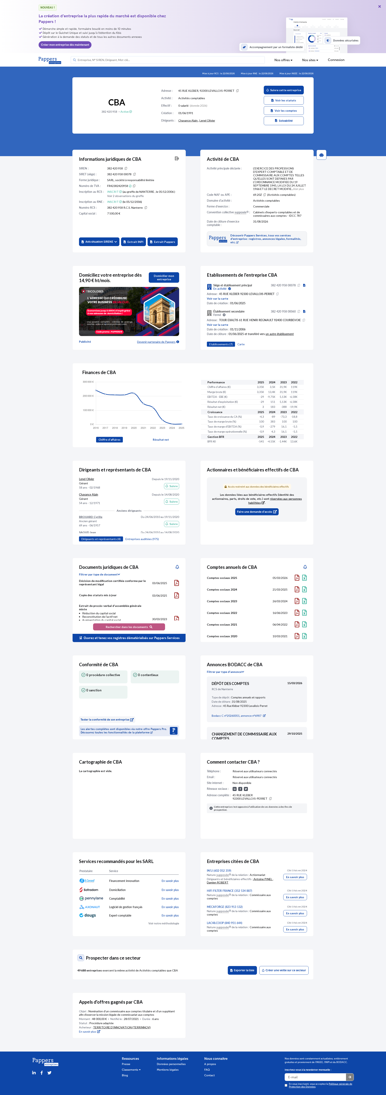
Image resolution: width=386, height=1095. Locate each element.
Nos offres (282, 60)
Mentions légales (168, 1069)
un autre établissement (280, 334)
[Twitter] (49, 1073)
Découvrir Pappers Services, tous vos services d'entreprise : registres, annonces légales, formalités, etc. (265, 239)
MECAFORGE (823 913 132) (225, 906)
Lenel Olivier (207, 120)
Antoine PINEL (263, 879)
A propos (210, 1064)
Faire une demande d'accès (254, 511)
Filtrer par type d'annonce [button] (224, 671)
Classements (130, 1069)
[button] (99, 241)
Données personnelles (171, 1064)
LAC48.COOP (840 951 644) (224, 923)
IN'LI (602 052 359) (219, 870)
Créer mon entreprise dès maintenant (65, 44)
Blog (125, 1075)
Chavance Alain (188, 120)
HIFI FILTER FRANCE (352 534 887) (229, 890)
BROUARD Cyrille (90, 517)
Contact (209, 1075)
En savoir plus (295, 877)
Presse (126, 1064)
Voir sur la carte (217, 298)
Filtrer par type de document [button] (98, 574)
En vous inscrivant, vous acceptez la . (320, 1085)
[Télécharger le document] (176, 583)
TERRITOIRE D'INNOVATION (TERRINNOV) (122, 1027)
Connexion (336, 60)
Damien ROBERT (217, 882)
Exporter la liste (243, 970)
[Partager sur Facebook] (42, 1073)
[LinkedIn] (34, 1073)
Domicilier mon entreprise (164, 277)
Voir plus (298, 189)
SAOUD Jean (87, 532)
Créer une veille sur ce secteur (285, 970)
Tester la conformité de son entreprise (105, 719)
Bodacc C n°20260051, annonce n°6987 (236, 715)
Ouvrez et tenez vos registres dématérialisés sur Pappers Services (131, 638)
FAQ (207, 1069)
